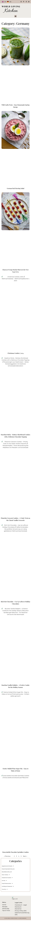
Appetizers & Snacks (7, 866)
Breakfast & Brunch (7, 871)
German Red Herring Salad (15, 188)
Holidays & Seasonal (7, 886)
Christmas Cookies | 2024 (16, 353)
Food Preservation (6, 883)
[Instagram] (21, 2)
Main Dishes (5, 874)
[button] (15, 16)
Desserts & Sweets (6, 877)
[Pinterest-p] (24, 2)
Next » (25, 856)
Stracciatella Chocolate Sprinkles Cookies (15, 852)
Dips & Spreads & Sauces (8, 869)
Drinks (3, 880)
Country (4, 889)
